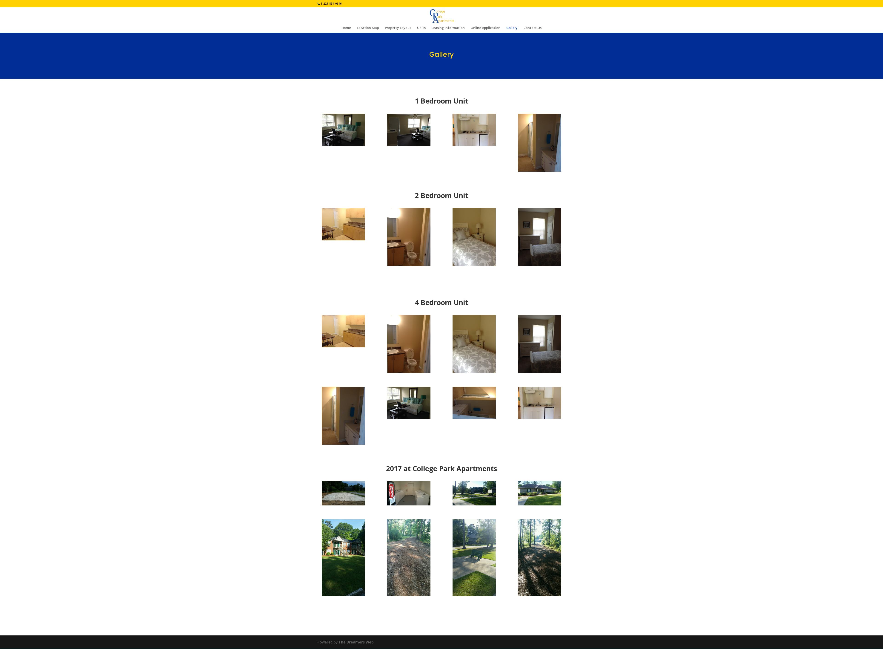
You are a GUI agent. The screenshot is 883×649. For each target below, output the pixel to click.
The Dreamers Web (356, 642)
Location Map (368, 28)
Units (421, 28)
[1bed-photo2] (539, 170)
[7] (343, 504)
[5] (539, 594)
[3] (539, 504)
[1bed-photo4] (408, 144)
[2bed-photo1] (408, 264)
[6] (408, 594)
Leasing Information (448, 28)
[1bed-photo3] (474, 144)
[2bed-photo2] (474, 264)
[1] (343, 594)
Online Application (485, 28)
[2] (474, 504)
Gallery (512, 28)
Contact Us (533, 28)
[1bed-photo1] (343, 144)
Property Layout (398, 28)
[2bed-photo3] (539, 264)
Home (346, 28)
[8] (408, 504)
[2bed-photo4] (343, 239)
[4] (474, 594)
